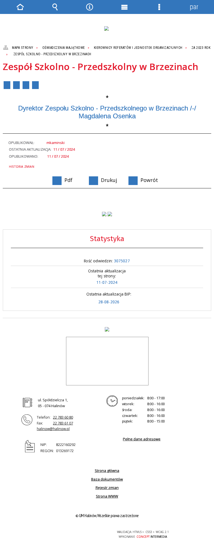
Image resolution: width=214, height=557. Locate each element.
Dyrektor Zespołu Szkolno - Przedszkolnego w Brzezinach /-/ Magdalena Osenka (107, 112)
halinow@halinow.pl (53, 428)
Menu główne (124, 7)
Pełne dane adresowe (141, 438)
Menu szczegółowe (159, 7)
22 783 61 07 (63, 423)
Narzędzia (90, 7)
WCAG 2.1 (89, 532)
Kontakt (35, 85)
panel (194, 7)
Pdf (7, 85)
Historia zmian (21, 166)
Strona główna (107, 470)
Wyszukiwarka (55, 7)
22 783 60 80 (63, 417)
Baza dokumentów (107, 479)
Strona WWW (107, 496)
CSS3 (72, 532)
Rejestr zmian (107, 487)
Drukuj (16, 85)
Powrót (26, 85)
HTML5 (63, 532)
